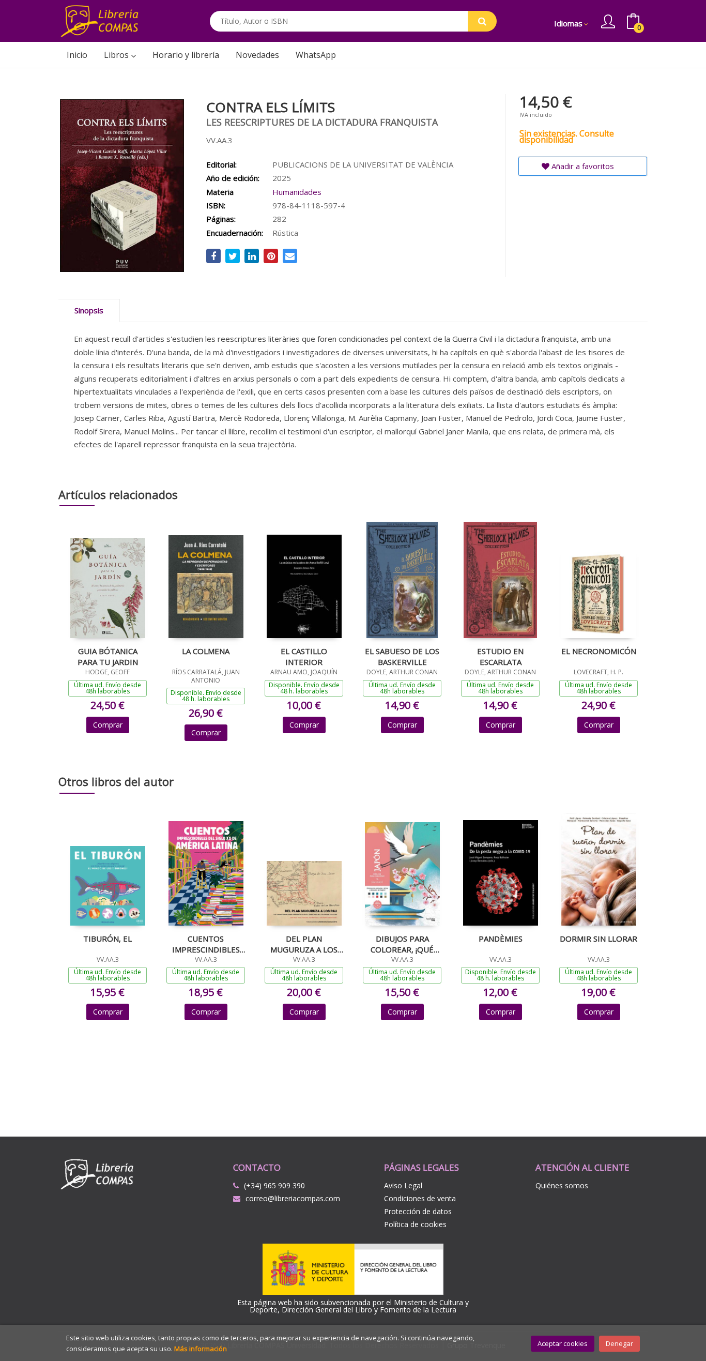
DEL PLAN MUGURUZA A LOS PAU (303, 943)
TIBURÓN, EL (107, 938)
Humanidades (296, 192)
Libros (117, 55)
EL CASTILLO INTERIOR (304, 656)
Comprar (107, 725)
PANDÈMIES (501, 938)
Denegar (619, 1343)
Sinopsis (88, 310)
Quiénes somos (561, 1185)
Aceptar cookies (563, 1343)
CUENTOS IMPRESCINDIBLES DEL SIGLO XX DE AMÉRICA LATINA (206, 943)
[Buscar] (482, 21)
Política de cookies (415, 1224)
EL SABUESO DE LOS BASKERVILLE (402, 656)
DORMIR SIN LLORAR (598, 938)
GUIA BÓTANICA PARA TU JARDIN (108, 656)
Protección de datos (418, 1211)
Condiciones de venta (420, 1198)
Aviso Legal (403, 1185)
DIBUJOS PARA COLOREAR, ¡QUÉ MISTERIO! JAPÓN (402, 943)
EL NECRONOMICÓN (598, 651)
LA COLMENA (205, 651)
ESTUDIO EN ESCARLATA (500, 656)
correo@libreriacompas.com (292, 1198)
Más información (200, 1348)
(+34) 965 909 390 (274, 1185)
